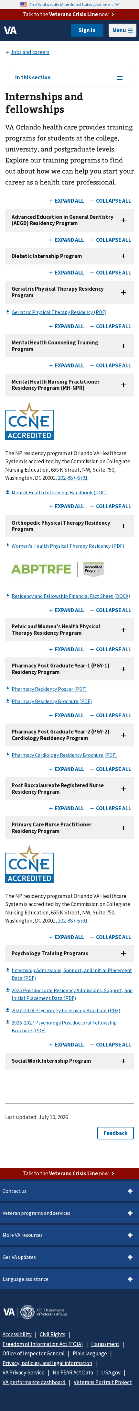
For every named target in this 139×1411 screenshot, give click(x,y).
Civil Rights (52, 1334)
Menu (119, 30)
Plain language (90, 1353)
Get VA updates (19, 1257)
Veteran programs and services (36, 1213)
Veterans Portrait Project (103, 1382)
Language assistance (25, 1279)
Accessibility (17, 1334)
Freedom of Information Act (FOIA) (43, 1344)
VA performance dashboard (34, 1382)
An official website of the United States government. (71, 4)
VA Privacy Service (24, 1372)
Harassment (105, 1344)
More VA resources (23, 1235)
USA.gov (111, 1372)
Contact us (15, 1191)
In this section (33, 77)
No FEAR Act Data (73, 1372)
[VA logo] (10, 30)
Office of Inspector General (34, 1353)
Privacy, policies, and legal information (47, 1363)
